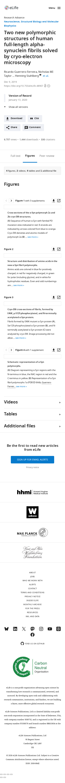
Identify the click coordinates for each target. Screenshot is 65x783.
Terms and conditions (32, 592)
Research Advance (14, 17)
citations (48, 139)
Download (16, 118)
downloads (29, 139)
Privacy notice (32, 467)
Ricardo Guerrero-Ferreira (20, 72)
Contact (32, 588)
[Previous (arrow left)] (1, 777)
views (10, 139)
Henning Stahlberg (27, 76)
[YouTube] (50, 630)
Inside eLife (32, 600)
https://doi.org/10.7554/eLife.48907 (24, 86)
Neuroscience (12, 22)
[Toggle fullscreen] (8, 774)
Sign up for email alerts (32, 459)
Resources (32, 612)
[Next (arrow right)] (4, 777)
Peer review (47, 156)
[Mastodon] (32, 630)
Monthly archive (32, 604)
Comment (36, 128)
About (32, 572)
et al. (46, 76)
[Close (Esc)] (1, 774)
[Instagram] (41, 630)
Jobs (32, 576)
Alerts (32, 584)
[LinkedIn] (15, 630)
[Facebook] (32, 636)
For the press (32, 608)
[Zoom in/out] (11, 774)
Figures (30, 156)
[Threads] (58, 630)
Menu (52, 8)
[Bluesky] (6, 630)
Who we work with (32, 580)
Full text (15, 156)
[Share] (4, 774)
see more (32, 237)
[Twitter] (24, 630)
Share (14, 127)
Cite (36, 118)
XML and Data (33, 616)
